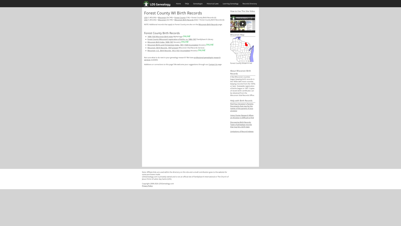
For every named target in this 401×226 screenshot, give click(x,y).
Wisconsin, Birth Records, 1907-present (162, 48)
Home (178, 4)
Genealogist (198, 4)
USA (145, 17)
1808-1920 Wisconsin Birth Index (160, 36)
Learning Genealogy (230, 4)
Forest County (179, 17)
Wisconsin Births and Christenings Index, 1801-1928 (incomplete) (172, 45)
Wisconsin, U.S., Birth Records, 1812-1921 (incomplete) (168, 50)
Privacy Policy (147, 186)
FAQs (187, 4)
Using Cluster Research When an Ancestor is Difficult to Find (242, 116)
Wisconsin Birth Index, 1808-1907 (160, 42)
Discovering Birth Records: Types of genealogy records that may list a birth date (241, 124)
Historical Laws (213, 4)
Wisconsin (162, 17)
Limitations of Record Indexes (242, 131)
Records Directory (250, 4)
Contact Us (213, 64)
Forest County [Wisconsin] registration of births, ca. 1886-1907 (171, 39)
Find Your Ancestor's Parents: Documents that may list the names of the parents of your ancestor (242, 107)
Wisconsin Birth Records (184, 20)
